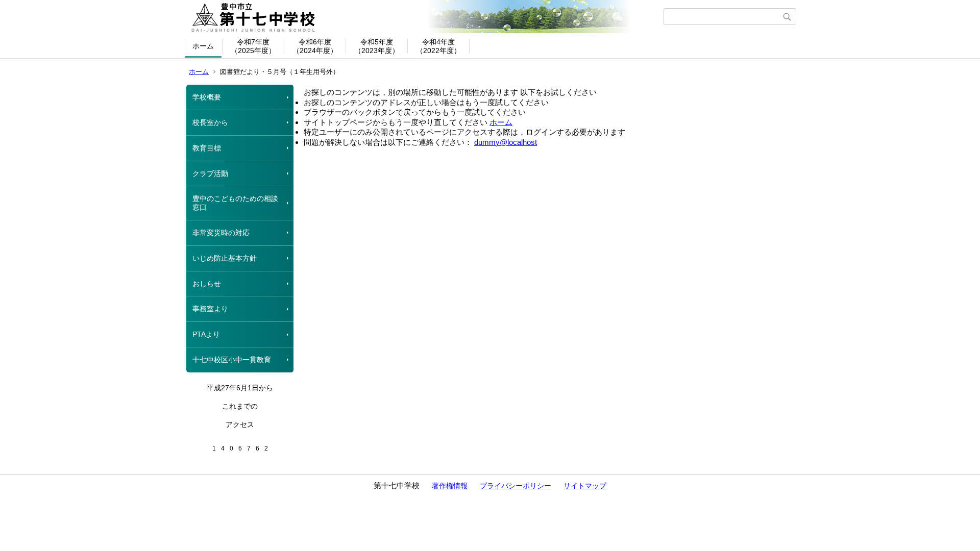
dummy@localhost (505, 142)
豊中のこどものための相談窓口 (235, 202)
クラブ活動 (210, 173)
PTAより (206, 334)
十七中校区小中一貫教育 (231, 360)
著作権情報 (450, 486)
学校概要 (206, 97)
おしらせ (206, 284)
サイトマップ (585, 486)
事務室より (210, 309)
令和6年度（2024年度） (314, 46)
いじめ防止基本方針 (224, 258)
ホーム (203, 46)
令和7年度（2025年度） (253, 46)
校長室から (210, 122)
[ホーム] (425, 17)
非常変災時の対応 (221, 233)
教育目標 (206, 148)
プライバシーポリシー (515, 486)
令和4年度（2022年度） (438, 46)
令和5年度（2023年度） (376, 46)
